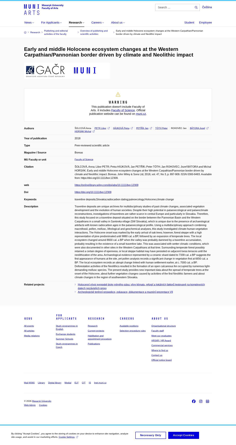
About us (159, 318)
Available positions (129, 326)
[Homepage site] (43, 9)
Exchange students (65, 334)
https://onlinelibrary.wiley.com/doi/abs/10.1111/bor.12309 (106, 185)
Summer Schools (64, 339)
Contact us (156, 355)
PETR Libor (100, 128)
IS (90, 382)
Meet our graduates (161, 335)
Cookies (43, 405)
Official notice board (161, 360)
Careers (127, 318)
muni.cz (141, 113)
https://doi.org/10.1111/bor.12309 (93, 192)
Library (41, 382)
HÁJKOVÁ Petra (121, 128)
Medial (68, 382)
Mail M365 (29, 382)
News (28, 318)
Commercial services (162, 345)
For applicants (66, 317)
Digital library (54, 382)
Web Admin (30, 405)
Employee (205, 22)
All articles (29, 330)
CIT (84, 382)
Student (189, 22)
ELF (76, 382)
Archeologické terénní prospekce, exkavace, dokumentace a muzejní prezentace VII (125, 292)
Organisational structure (163, 326)
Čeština (207, 7)
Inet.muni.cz (100, 382)
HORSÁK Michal (83, 131)
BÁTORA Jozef (197, 128)
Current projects (96, 330)
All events (29, 326)
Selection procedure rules (133, 330)
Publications (94, 343)
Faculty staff (157, 330)
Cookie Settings (67, 437)
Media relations (32, 335)
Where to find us (159, 350)
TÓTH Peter (161, 128)
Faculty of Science (123, 110)
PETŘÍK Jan (142, 128)
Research (96, 318)
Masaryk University (41, 401)
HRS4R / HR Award (161, 340)
